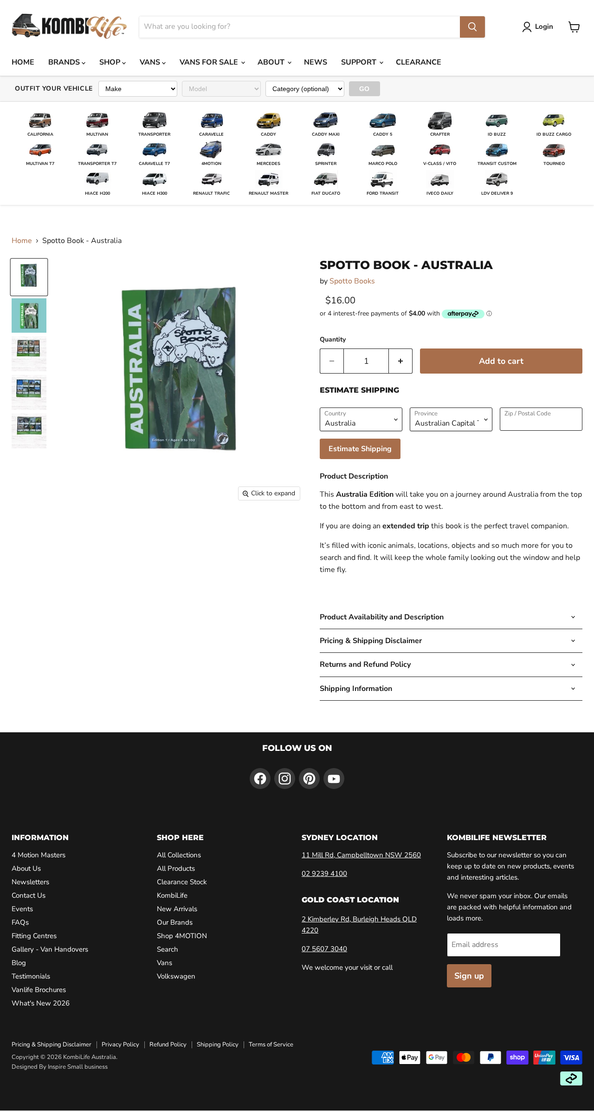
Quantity (333, 339)
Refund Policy (168, 1044)
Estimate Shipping (360, 449)
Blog (19, 962)
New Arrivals (177, 909)
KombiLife (172, 895)
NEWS (315, 62)
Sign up (469, 975)
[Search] (472, 27)
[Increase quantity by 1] (401, 361)
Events (22, 909)
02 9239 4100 (324, 873)
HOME (23, 62)
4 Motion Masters (38, 855)
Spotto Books (352, 281)
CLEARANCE (418, 62)
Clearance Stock (182, 882)
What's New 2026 (41, 1003)
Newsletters (30, 882)
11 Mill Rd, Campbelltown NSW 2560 (361, 855)
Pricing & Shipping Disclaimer (51, 1044)
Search (167, 949)
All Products (176, 868)
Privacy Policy (120, 1044)
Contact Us (28, 895)
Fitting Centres (34, 935)
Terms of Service (271, 1044)
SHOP (110, 62)
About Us (26, 868)
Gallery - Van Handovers (50, 949)
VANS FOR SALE (210, 62)
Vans (164, 962)
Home (22, 241)
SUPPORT (359, 62)
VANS (151, 62)
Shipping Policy (218, 1044)
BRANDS (65, 62)
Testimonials (31, 976)
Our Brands (175, 922)
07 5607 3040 (324, 948)
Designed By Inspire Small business (60, 1067)
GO (364, 88)
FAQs (20, 922)
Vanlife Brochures (39, 989)
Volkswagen (176, 976)
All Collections (179, 855)
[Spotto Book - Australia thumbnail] (29, 277)
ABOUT (272, 62)
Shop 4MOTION (182, 935)
